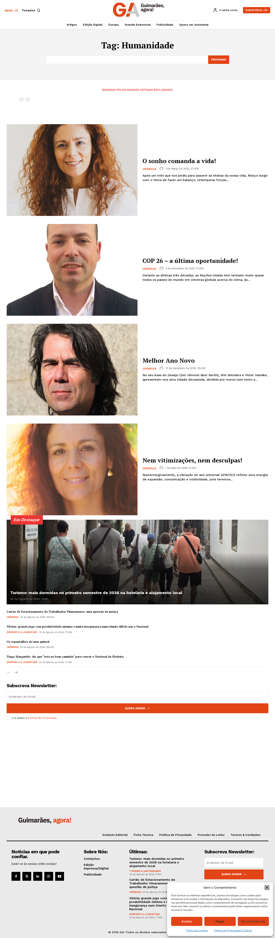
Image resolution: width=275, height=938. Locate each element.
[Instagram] (48, 876)
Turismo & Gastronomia (145, 871)
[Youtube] (59, 876)
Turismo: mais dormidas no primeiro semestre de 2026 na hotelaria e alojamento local (96, 592)
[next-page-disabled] (27, 99)
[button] (267, 888)
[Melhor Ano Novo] (72, 369)
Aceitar (186, 921)
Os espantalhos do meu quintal (28, 641)
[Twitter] (26, 876)
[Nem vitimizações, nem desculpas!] (72, 469)
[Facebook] (15, 876)
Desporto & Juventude (22, 632)
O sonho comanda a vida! (179, 161)
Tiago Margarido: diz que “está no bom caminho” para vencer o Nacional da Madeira (65, 656)
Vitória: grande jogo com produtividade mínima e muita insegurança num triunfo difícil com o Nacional (77, 626)
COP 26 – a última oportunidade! (190, 261)
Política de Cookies (197, 930)
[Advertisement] (137, 753)
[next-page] (15, 672)
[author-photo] (162, 169)
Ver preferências (253, 921)
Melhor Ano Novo (169, 360)
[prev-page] (21, 99)
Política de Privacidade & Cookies (233, 930)
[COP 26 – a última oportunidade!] (72, 270)
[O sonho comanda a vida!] (72, 170)
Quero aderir (231, 874)
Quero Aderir (135, 708)
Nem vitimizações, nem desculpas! (192, 460)
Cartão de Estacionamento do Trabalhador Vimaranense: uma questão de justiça (62, 611)
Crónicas (149, 169)
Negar (220, 921)
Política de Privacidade (42, 717)
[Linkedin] (37, 876)
